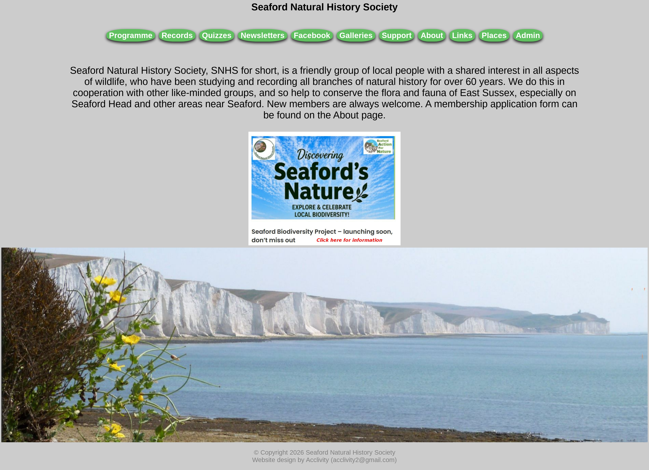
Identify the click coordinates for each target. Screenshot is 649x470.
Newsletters (263, 35)
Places (494, 35)
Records (177, 35)
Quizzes (217, 35)
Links (462, 35)
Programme (130, 35)
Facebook (312, 35)
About (432, 35)
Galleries (356, 35)
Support (397, 35)
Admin (528, 35)
